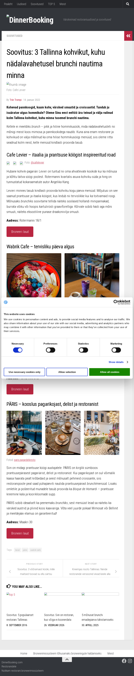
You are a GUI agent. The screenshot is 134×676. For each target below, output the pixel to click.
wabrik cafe (35, 550)
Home (23, 653)
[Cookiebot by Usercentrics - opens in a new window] (116, 302)
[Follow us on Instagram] (130, 661)
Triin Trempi (16, 99)
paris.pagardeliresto (24, 460)
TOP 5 (51, 4)
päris (25, 550)
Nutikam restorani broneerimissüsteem (23, 670)
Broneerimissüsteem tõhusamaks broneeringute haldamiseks (67, 653)
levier (17, 550)
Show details (116, 362)
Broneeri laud (20, 232)
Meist (62, 4)
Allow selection (67, 371)
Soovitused (37, 4)
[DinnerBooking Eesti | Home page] (33, 19)
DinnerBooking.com (12, 662)
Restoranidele (9, 666)
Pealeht (8, 4)
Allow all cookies (109, 371)
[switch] (50, 350)
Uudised (21, 4)
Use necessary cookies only (24, 371)
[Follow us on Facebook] (124, 661)
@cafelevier (37, 162)
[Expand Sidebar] (128, 36)
